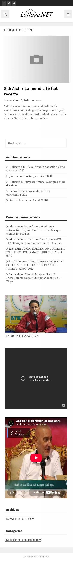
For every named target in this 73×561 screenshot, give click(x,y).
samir (38, 100)
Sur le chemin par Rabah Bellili (29, 200)
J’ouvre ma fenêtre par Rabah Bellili (32, 176)
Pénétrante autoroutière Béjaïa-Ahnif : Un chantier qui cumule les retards (33, 230)
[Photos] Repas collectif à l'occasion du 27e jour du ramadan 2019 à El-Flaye (34, 278)
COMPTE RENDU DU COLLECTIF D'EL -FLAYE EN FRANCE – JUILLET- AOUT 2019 (35, 252)
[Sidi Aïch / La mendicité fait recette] (36, 82)
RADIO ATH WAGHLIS (22, 336)
